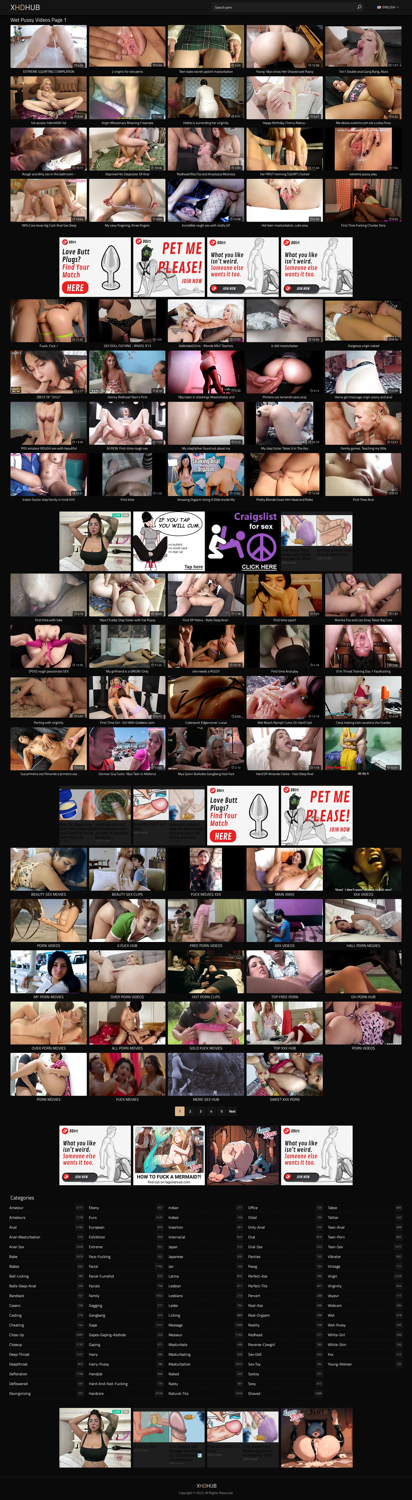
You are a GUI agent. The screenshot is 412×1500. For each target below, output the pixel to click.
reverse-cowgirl (285, 1344)
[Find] (359, 7)
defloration (46, 1374)
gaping (126, 1344)
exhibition (126, 1237)
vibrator (365, 1256)
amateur (46, 1207)
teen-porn (365, 1237)
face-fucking (126, 1256)
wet (365, 1315)
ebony (126, 1207)
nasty (205, 1383)
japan (205, 1247)
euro (126, 1217)
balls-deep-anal (46, 1286)
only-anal (285, 1227)
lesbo (205, 1305)
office (285, 1207)
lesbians (205, 1295)
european (126, 1227)
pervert (285, 1295)
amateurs (46, 1217)
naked (205, 1374)
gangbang (126, 1315)
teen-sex (365, 1247)
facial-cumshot (126, 1276)
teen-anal (365, 1227)
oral (285, 1237)
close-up (46, 1335)
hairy (126, 1354)
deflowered (46, 1383)
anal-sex (46, 1247)
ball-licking (46, 1276)
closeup (46, 1344)
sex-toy (285, 1364)
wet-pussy (365, 1325)
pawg (285, 1266)
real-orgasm (285, 1315)
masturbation (205, 1364)
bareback (46, 1295)
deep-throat (46, 1354)
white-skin (365, 1344)
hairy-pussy (126, 1364)
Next (232, 1111)
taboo (365, 1207)
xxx (365, 1354)
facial (126, 1266)
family (126, 1295)
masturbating (205, 1354)
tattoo (365, 1217)
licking (205, 1315)
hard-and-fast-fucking (126, 1383)
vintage (365, 1266)
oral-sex (285, 1247)
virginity (365, 1286)
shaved (285, 1393)
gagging (126, 1305)
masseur (205, 1335)
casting (46, 1315)
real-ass (285, 1305)
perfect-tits (285, 1286)
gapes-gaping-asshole (126, 1335)
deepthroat (46, 1364)
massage (205, 1325)
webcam (365, 1305)
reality (285, 1325)
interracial (205, 1237)
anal (46, 1227)
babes (46, 1266)
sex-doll (285, 1354)
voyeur (365, 1295)
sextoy (285, 1374)
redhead (285, 1335)
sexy (285, 1383)
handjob (126, 1374)
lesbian (205, 1286)
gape (126, 1325)
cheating (46, 1325)
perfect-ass (285, 1276)
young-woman (365, 1364)
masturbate (205, 1344)
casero (46, 1305)
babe (46, 1256)
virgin (365, 1276)
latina (205, 1276)
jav (205, 1266)
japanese (205, 1256)
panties (285, 1256)
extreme (126, 1247)
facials (126, 1286)
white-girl (365, 1335)
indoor (205, 1217)
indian (205, 1207)
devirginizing (46, 1393)
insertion (205, 1227)
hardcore (126, 1393)
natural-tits (205, 1393)
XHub (25, 7)
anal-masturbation (46, 1237)
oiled (285, 1217)
